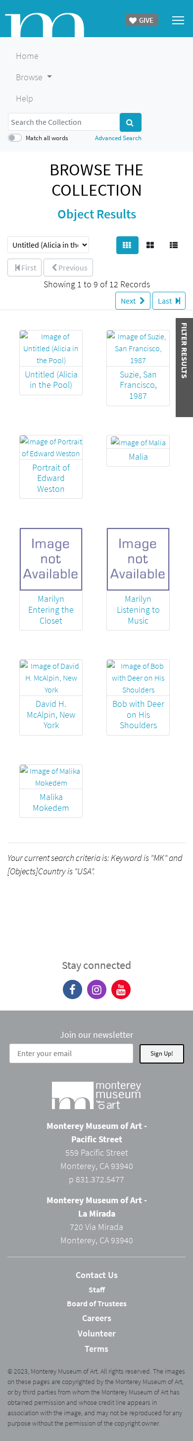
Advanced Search (118, 138)
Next (129, 301)
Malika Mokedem (51, 802)
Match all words (47, 138)
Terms (96, 1348)
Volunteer (97, 1333)
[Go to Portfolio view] (151, 245)
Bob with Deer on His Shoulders (138, 714)
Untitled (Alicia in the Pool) (51, 380)
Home (27, 55)
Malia (138, 456)
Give (145, 20)
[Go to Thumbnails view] (127, 245)
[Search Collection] (131, 122)
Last (165, 301)
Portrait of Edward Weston (51, 478)
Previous (72, 267)
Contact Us (97, 1275)
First (28, 267)
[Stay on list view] (174, 245)
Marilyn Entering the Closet (51, 609)
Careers (96, 1318)
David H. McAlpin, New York (51, 714)
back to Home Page (44, 25)
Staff (97, 1289)
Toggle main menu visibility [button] (178, 19)
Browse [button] (30, 77)
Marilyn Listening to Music (138, 609)
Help (24, 98)
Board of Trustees (97, 1303)
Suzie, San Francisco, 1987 (138, 385)
